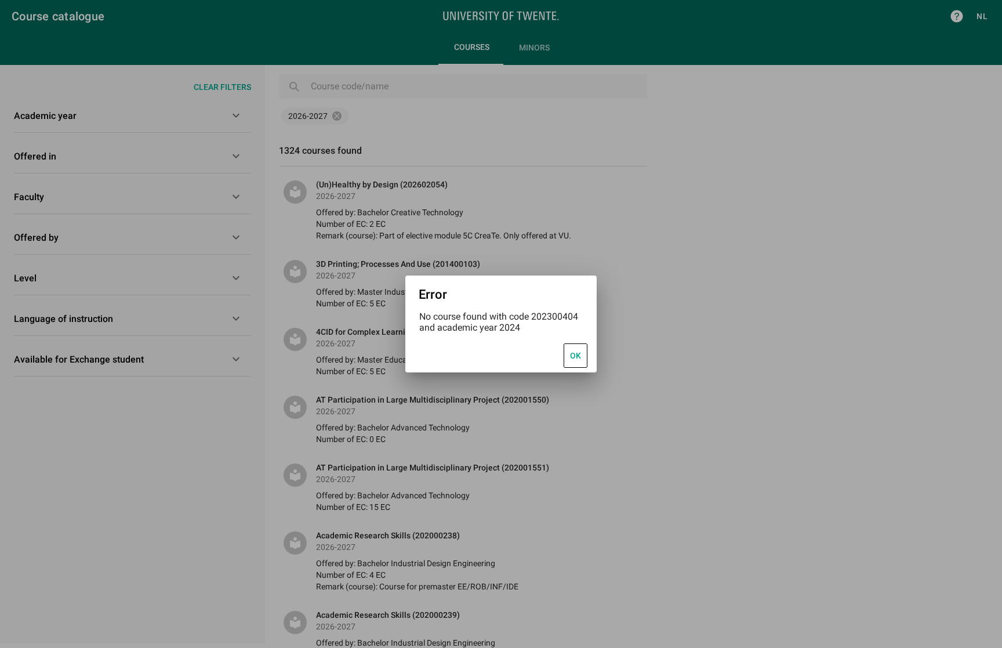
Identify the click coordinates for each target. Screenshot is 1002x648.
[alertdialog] (501, 324)
